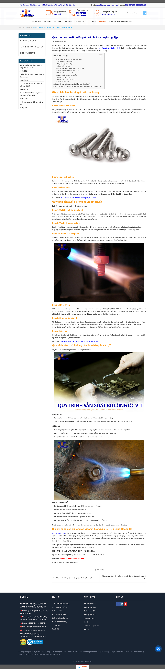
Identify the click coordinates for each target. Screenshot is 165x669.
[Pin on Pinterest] (103, 570)
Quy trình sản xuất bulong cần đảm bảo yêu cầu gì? (72, 84)
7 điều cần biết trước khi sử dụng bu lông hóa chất (32, 75)
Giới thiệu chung (28, 41)
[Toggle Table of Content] (99, 56)
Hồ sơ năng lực (27, 53)
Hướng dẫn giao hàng (61, 603)
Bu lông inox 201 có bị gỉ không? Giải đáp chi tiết (31, 85)
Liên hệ (93, 22)
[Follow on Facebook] (118, 604)
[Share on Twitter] (98, 570)
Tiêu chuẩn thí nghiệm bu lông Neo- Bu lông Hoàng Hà (79, 341)
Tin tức (57, 341)
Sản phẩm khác (81, 22)
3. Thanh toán (57, 611)
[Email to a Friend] (100, 570)
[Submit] (144, 13)
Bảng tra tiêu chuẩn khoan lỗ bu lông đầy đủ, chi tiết (78, 198)
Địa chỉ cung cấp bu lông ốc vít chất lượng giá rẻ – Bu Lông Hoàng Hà (78, 86)
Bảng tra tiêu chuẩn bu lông (121, 22)
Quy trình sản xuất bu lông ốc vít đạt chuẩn (69, 68)
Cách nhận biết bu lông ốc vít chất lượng (68, 59)
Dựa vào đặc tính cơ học (65, 64)
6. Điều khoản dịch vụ (59, 622)
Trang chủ (36, 22)
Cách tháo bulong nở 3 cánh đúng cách (31, 103)
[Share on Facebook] (95, 570)
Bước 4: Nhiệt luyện (64, 77)
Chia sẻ (102, 22)
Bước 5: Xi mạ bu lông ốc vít (66, 79)
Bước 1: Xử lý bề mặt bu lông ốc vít (68, 70)
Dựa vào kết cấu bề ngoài (65, 61)
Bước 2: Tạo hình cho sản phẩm (67, 73)
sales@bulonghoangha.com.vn (36, 626)
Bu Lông (57, 22)
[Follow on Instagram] (121, 604)
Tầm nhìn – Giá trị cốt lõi (31, 47)
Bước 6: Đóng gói (63, 82)
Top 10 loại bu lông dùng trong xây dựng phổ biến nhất (31, 66)
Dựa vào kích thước (64, 66)
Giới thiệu (48, 22)
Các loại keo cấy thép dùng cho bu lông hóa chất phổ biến (31, 94)
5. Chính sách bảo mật (60, 618)
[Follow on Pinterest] (125, 604)
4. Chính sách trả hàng (60, 614)
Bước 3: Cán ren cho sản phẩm (67, 75)
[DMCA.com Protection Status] (23, 642)
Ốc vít (67, 22)
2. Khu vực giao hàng (59, 607)
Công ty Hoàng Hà (58, 533)
